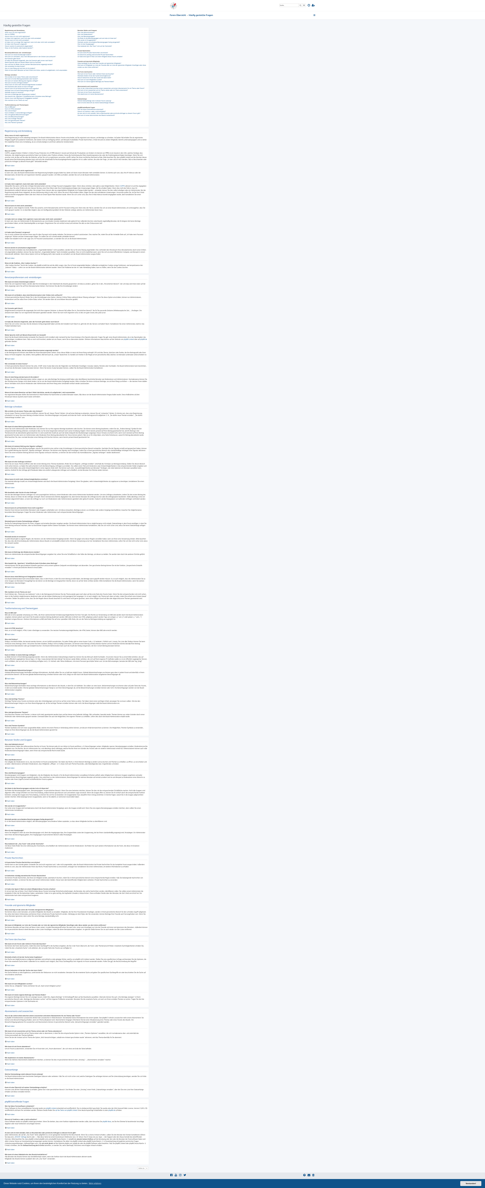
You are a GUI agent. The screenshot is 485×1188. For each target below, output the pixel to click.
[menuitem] (309, 5)
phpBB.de (143, 339)
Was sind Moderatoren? (85, 34)
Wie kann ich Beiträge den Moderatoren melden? (20, 94)
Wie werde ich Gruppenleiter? (87, 40)
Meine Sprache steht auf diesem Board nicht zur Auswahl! (23, 62)
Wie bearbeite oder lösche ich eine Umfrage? (19, 87)
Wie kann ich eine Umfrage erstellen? (16, 83)
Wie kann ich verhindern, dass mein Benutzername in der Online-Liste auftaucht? (30, 56)
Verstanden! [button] (471, 1183)
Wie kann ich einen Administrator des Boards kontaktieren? (96, 115)
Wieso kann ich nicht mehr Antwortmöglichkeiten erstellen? (23, 84)
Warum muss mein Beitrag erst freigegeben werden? (21, 98)
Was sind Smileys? (11, 111)
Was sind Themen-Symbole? (14, 122)
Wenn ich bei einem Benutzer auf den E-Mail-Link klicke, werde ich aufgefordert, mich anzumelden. (36, 70)
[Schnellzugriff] (314, 15)
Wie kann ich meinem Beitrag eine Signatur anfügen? (21, 81)
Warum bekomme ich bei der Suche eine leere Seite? (94, 78)
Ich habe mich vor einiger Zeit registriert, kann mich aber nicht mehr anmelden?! (30, 42)
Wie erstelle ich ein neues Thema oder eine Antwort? (21, 77)
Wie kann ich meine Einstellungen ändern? (18, 55)
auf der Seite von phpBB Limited (66, 1110)
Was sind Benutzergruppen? (86, 36)
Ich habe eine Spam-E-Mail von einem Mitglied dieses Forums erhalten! (100, 56)
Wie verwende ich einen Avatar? (15, 66)
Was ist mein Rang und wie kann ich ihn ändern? (20, 68)
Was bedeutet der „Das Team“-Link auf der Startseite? (95, 46)
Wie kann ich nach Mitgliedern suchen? (90, 80)
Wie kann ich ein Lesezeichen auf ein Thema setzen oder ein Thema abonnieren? (103, 90)
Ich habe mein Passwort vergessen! (16, 44)
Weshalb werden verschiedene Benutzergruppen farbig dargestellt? (99, 42)
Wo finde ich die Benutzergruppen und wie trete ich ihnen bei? (97, 38)
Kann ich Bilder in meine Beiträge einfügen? (18, 113)
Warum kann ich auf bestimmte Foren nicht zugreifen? (22, 88)
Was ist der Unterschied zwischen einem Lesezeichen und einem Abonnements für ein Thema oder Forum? (111, 88)
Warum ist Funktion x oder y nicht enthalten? (92, 111)
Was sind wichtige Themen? (13, 118)
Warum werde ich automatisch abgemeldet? (19, 46)
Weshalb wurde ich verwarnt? (14, 92)
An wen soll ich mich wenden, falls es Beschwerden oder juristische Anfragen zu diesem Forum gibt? (109, 113)
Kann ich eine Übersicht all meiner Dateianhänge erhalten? (96, 103)
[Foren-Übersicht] (179, 5)
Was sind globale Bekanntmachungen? (17, 115)
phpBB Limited (129, 339)
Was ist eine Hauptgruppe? (86, 44)
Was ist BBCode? (10, 107)
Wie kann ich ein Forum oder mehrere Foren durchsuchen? (96, 74)
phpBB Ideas (107, 1121)
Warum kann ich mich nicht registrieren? (17, 36)
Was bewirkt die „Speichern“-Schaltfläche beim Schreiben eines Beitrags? (28, 96)
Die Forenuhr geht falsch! (12, 58)
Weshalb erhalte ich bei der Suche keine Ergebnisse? (94, 76)
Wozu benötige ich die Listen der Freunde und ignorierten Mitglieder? (99, 63)
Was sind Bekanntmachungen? (14, 117)
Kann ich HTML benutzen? (13, 109)
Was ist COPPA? (10, 34)
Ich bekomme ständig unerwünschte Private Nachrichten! (95, 55)
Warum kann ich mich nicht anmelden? (17, 40)
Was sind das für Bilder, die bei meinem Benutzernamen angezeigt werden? (29, 64)
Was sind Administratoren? (86, 32)
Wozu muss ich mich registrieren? (15, 32)
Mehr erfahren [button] (95, 1183)
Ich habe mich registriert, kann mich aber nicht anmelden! (23, 38)
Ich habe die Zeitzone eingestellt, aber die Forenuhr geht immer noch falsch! (29, 60)
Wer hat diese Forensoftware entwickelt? (90, 109)
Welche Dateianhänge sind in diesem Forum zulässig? (94, 101)
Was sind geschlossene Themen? (15, 120)
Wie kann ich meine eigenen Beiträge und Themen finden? (96, 81)
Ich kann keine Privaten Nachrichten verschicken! (93, 53)
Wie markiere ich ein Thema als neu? (16, 100)
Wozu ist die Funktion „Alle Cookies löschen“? (19, 48)
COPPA (122, 186)
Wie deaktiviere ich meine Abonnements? (91, 94)
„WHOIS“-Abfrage (20, 1137)
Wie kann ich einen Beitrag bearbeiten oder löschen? (21, 79)
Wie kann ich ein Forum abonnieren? (89, 92)
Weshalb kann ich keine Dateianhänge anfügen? (20, 90)
